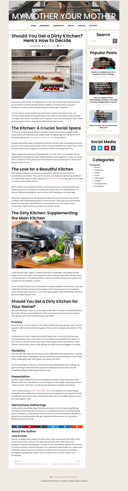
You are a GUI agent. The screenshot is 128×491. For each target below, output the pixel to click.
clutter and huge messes (41, 391)
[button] (17, 426)
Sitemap (84, 481)
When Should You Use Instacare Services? (103, 126)
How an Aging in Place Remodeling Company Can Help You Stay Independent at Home (103, 99)
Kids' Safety (99, 178)
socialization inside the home (42, 137)
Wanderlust (58, 26)
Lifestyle (81, 26)
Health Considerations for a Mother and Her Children (103, 73)
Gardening (44, 26)
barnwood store (55, 178)
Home (33, 26)
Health (71, 26)
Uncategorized (100, 183)
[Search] (115, 41)
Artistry (93, 26)
